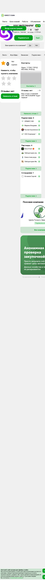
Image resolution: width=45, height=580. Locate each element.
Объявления (35, 21)
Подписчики (37, 55)
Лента (4, 21)
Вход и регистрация (13, 28)
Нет (36, 45)
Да (30, 45)
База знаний (15, 21)
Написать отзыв (10, 96)
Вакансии (25, 55)
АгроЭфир (14, 55)
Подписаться (23, 38)
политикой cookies (16, 578)
